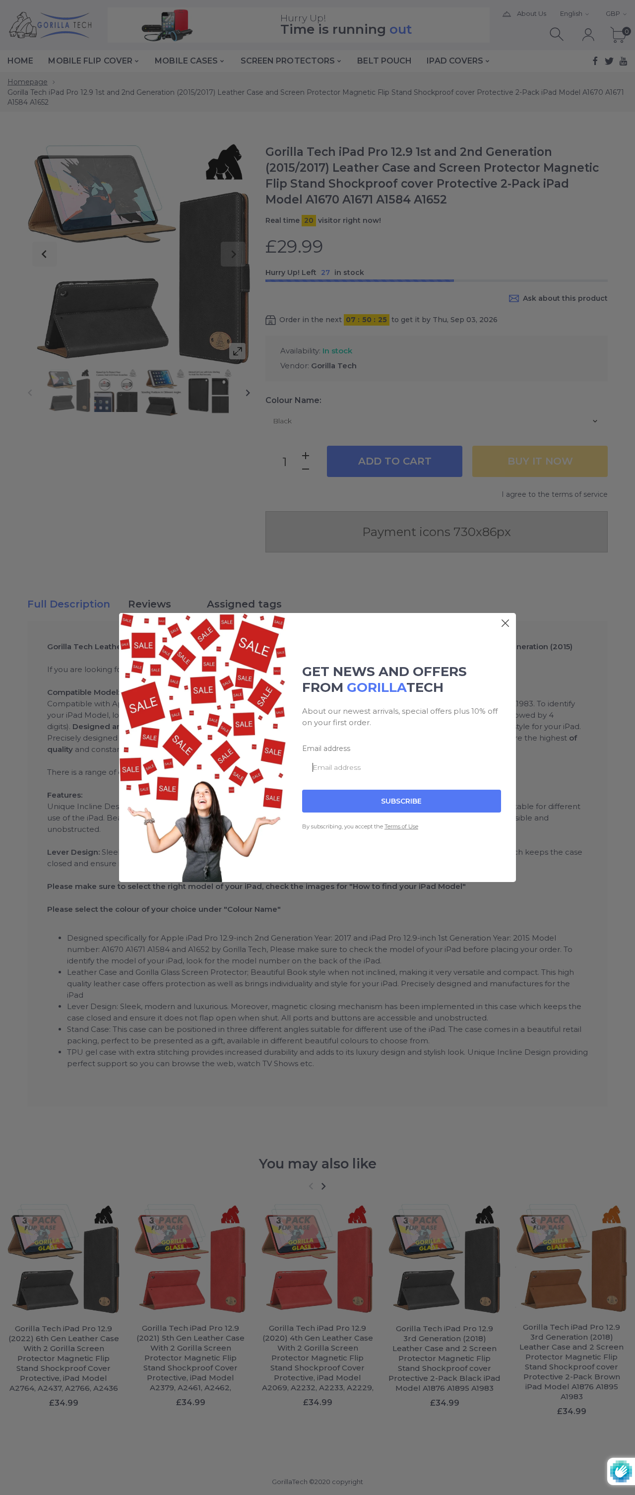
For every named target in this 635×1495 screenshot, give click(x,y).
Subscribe (401, 801)
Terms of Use (401, 826)
